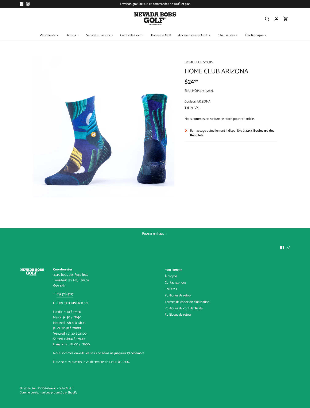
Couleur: (190, 101)
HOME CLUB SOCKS (199, 62)
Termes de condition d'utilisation (187, 302)
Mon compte (173, 270)
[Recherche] (267, 18)
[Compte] (276, 18)
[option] (103, 126)
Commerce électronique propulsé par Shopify (48, 392)
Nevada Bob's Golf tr (61, 388)
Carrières (171, 289)
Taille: (189, 108)
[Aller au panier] (285, 18)
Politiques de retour (178, 295)
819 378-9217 (65, 294)
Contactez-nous (175, 282)
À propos (171, 276)
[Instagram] (28, 4)
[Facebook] (21, 4)
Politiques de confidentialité (184, 308)
